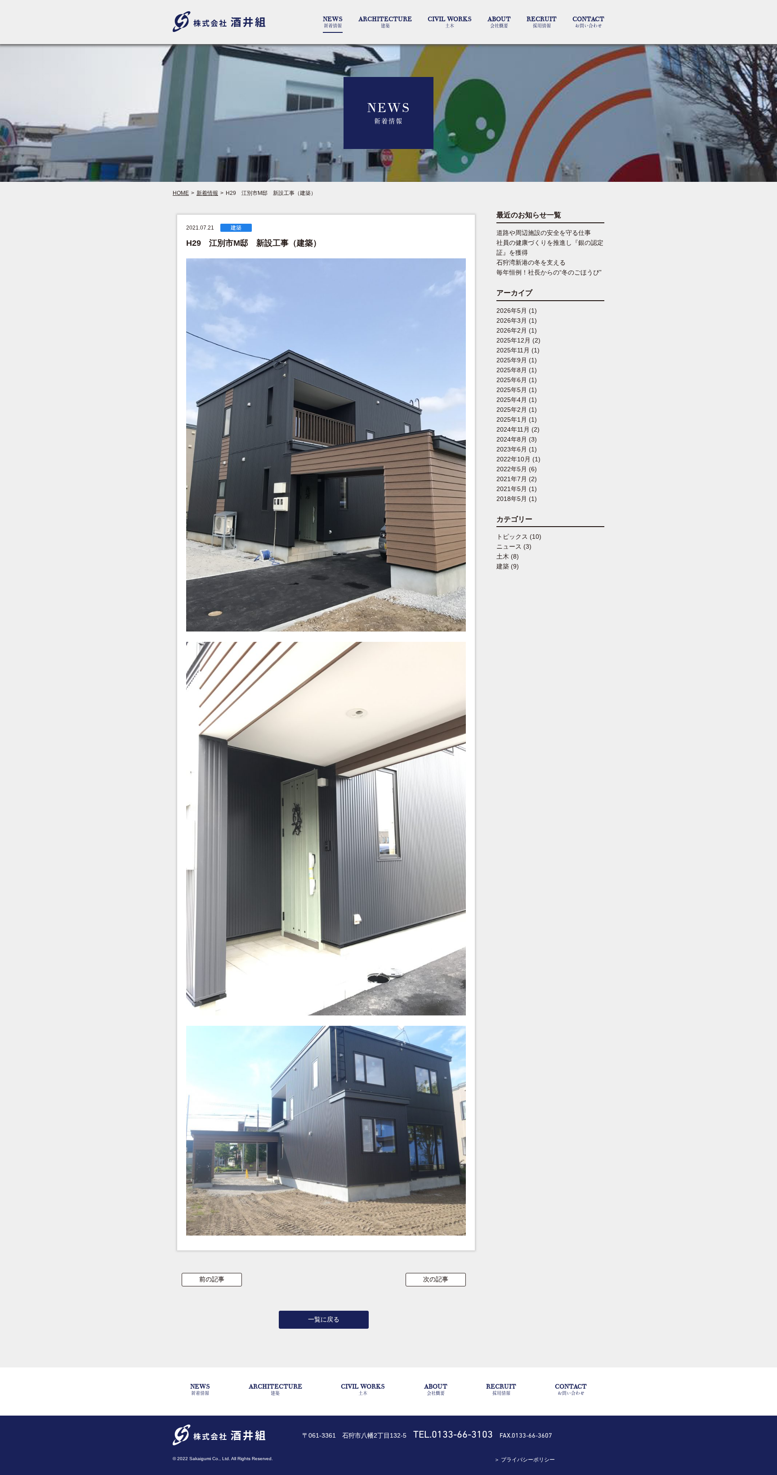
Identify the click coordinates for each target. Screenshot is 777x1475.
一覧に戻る (323, 1319)
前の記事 (211, 1279)
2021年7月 (511, 479)
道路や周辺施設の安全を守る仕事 (543, 232)
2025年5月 (511, 389)
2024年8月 (511, 439)
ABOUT (499, 22)
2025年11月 (513, 350)
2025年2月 (511, 409)
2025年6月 (511, 379)
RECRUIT (542, 22)
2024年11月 (513, 429)
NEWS (333, 22)
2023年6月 (511, 449)
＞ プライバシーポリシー (524, 1460)
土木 (502, 556)
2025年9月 (511, 360)
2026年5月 (511, 310)
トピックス (512, 536)
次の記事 (435, 1279)
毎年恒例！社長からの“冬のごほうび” (549, 272)
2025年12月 (513, 340)
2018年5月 (511, 498)
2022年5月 (511, 469)
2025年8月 (511, 370)
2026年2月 (511, 330)
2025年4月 (511, 399)
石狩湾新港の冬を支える (531, 262)
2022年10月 (513, 459)
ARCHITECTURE (385, 22)
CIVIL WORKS (450, 22)
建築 (236, 228)
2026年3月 (511, 320)
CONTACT (588, 22)
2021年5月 (511, 488)
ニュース (509, 546)
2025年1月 (511, 419)
